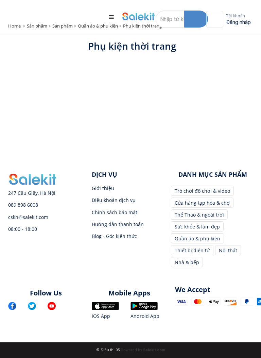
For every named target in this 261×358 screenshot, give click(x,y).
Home (14, 26)
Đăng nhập (238, 22)
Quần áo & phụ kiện (98, 26)
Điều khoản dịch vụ (114, 200)
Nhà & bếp (187, 262)
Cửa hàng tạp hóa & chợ (202, 203)
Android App (144, 316)
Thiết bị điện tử (192, 250)
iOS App (101, 316)
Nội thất (228, 250)
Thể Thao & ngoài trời (199, 214)
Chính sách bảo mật (114, 212)
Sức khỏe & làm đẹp (197, 226)
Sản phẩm (37, 26)
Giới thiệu (103, 188)
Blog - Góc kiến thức (114, 236)
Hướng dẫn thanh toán (118, 224)
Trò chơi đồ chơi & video (202, 191)
